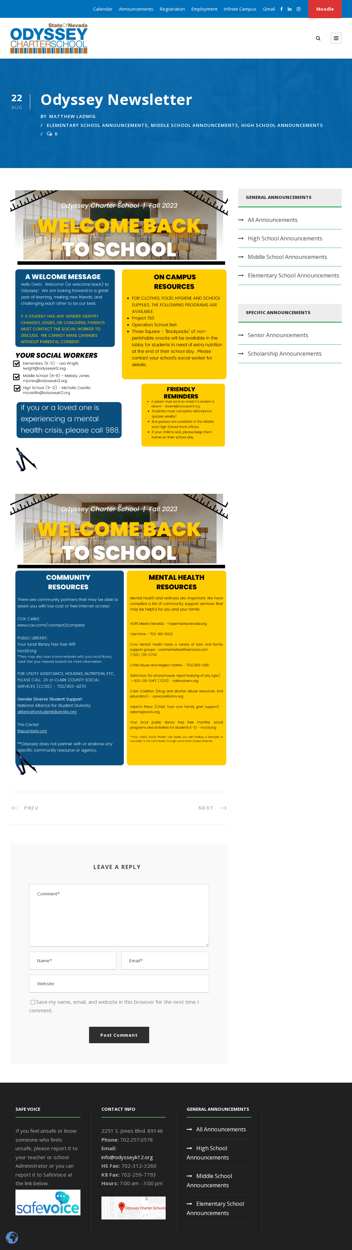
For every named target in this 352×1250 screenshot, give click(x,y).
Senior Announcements (278, 335)
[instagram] (298, 9)
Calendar (102, 9)
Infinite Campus (240, 9)
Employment (204, 9)
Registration (172, 9)
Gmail (269, 9)
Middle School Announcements (194, 125)
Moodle (325, 9)
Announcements (136, 9)
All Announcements (273, 220)
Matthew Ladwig (72, 116)
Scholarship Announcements (285, 353)
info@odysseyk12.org (127, 1157)
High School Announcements (282, 125)
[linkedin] (290, 9)
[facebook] (281, 9)
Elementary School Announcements (97, 125)
